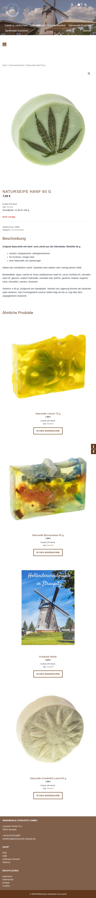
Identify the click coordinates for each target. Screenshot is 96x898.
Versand (10, 207)
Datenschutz (8, 879)
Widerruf (6, 862)
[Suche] (85, 4)
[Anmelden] (74, 4)
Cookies (6, 886)
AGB (4, 856)
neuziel (63, 894)
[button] (89, 73)
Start (4, 65)
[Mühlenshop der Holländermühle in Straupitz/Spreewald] (4, 44)
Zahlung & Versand (11, 859)
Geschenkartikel (16, 65)
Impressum (7, 876)
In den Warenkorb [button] (48, 431)
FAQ (4, 853)
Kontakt (5, 883)
